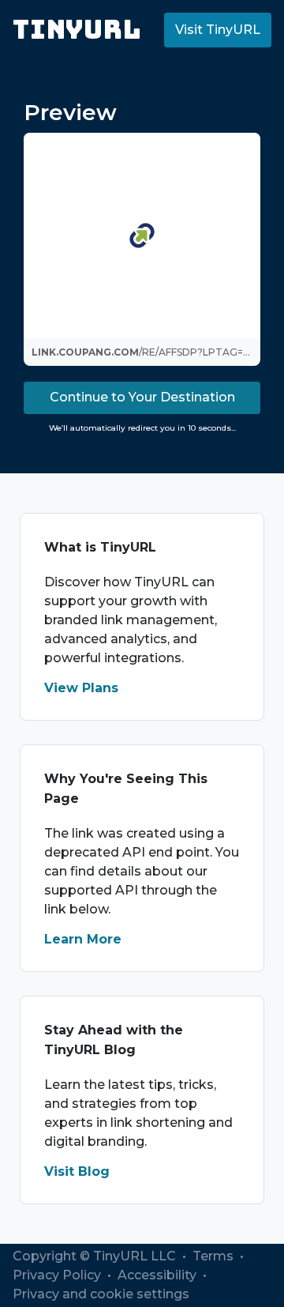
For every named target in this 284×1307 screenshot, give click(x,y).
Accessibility (159, 1275)
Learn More (82, 939)
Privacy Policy (58, 1275)
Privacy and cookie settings (101, 1293)
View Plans (81, 687)
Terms (214, 1256)
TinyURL (77, 30)
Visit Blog (77, 1171)
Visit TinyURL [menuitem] (217, 29)
